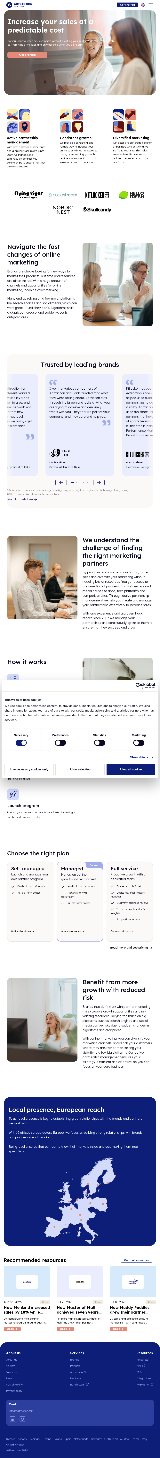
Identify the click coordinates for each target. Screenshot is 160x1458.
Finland (47, 1438)
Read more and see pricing (129, 947)
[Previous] (61, 482)
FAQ (139, 1372)
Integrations (144, 1378)
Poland (58, 1438)
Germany (96, 1438)
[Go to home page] (19, 5)
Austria (124, 1438)
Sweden (10, 1438)
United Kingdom (15, 1444)
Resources (142, 1359)
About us (11, 1359)
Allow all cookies (130, 769)
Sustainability (14, 1384)
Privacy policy (14, 1390)
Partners (75, 1365)
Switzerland (111, 1438)
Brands (74, 1359)
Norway (22, 1438)
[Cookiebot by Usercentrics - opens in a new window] (138, 686)
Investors (11, 1372)
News (9, 1378)
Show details (139, 757)
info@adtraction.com (21, 1410)
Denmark (34, 1438)
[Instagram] (22, 1419)
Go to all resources (136, 1260)
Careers (10, 1365)
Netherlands (81, 1438)
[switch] (60, 743)
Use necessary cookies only (29, 769)
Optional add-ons (21, 931)
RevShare (75, 1378)
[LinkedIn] (12, 1419)
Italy (144, 1438)
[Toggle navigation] (151, 5)
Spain (68, 1438)
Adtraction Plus (79, 1372)
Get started (127, 4)
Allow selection (80, 769)
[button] (72, 482)
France (135, 1438)
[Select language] (143, 5)
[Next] (99, 482)
